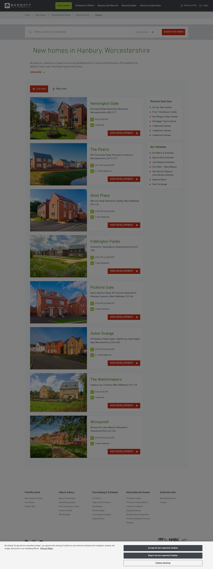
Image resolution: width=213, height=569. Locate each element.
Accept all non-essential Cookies (163, 548)
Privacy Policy (46, 549)
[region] (106, 555)
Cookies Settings (163, 563)
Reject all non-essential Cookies (163, 556)
